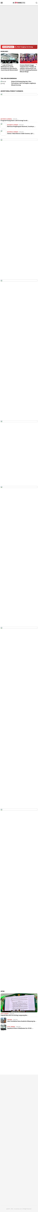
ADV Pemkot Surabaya (6, 119)
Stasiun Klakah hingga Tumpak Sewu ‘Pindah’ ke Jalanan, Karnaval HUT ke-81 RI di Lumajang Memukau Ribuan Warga (28, 68)
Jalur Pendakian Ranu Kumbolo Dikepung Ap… (21, 1021)
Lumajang (9, 1019)
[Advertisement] (19, 25)
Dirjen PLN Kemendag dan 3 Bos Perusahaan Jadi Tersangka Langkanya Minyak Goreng (23, 83)
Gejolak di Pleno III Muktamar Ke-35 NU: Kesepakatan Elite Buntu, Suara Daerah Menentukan (9, 67)
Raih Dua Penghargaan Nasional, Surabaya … (21, 126)
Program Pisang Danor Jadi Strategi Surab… (15, 120)
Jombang (6, 1013)
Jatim (2, 1013)
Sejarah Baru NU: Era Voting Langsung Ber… (14, 1015)
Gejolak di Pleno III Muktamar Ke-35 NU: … (20, 1028)
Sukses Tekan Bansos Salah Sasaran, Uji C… (21, 133)
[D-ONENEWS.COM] (19, 2)
